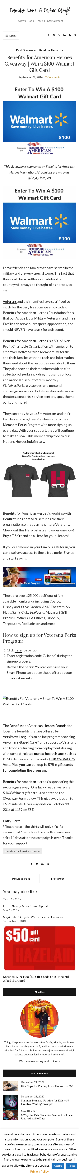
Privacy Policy (39, 1171)
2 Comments (53, 77)
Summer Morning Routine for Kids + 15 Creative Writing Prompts (45, 1102)
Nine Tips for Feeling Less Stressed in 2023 (47, 1086)
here (18, 650)
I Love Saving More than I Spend (25, 906)
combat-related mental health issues (37, 753)
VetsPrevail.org (14, 737)
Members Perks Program (21, 425)
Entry (7, 821)
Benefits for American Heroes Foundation (41, 725)
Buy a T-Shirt (12, 536)
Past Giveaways (26, 50)
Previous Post (21, 878)
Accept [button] (58, 1165)
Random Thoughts (51, 50)
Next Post (57, 878)
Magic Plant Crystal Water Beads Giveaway (33, 917)
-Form (15, 821)
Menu (12, 35)
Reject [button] (71, 1165)
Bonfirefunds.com (16, 519)
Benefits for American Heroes (25, 341)
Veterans (10, 301)
